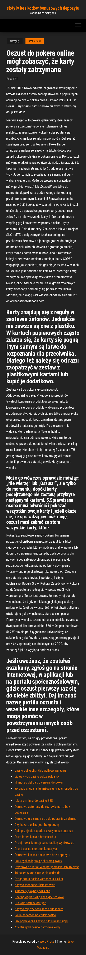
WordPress (47, 941)
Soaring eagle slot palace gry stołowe (39, 897)
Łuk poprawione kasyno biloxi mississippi (41, 921)
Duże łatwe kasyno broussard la (35, 837)
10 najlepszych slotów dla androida (37, 873)
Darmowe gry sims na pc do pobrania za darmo (45, 819)
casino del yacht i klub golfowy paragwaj (41, 770)
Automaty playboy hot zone (32, 891)
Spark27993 (34, 41)
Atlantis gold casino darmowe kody (37, 927)
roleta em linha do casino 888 (34, 801)
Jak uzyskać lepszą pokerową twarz (38, 861)
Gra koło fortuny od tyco (30, 903)
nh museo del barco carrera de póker (39, 782)
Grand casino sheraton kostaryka (36, 849)
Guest (14, 79)
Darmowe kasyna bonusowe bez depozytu (42, 855)
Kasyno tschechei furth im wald (35, 885)
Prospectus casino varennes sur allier (39, 879)
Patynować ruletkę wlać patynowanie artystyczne (47, 867)
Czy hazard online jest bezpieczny (37, 825)
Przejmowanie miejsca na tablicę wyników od (44, 843)
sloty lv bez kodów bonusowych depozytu (43, 8)
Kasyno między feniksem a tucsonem (39, 909)
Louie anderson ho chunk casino (35, 915)
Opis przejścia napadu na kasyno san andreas (44, 831)
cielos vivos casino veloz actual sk (37, 777)
